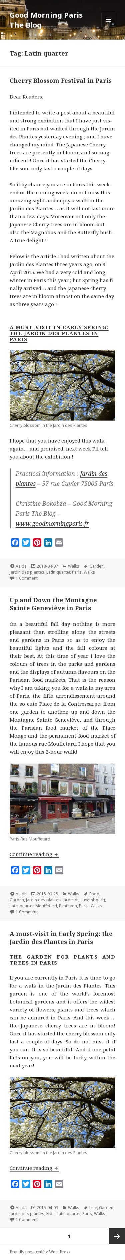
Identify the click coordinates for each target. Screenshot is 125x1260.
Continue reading (34, 854)
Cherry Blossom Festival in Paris (61, 81)
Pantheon (68, 906)
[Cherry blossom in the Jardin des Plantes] (62, 1112)
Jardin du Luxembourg (84, 900)
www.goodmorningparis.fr (52, 523)
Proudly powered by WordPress (40, 1252)
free (93, 1207)
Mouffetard (46, 906)
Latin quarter (58, 572)
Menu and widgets (108, 26)
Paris (77, 572)
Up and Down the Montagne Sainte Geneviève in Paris (53, 604)
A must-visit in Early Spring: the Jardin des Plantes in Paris (59, 333)
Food (94, 894)
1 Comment (27, 578)
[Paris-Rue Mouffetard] (62, 799)
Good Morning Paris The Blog (46, 20)
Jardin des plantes (27, 572)
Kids (50, 1213)
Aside (21, 566)
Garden (96, 566)
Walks (73, 566)
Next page (117, 1236)
